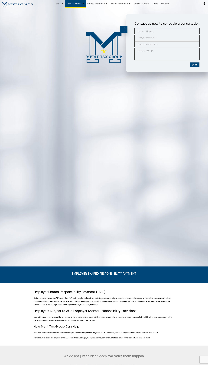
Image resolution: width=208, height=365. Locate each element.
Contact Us (165, 3)
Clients (155, 3)
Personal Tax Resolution (119, 3)
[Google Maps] (204, 4)
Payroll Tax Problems (73, 3)
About (58, 3)
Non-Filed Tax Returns (141, 3)
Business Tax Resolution (96, 3)
